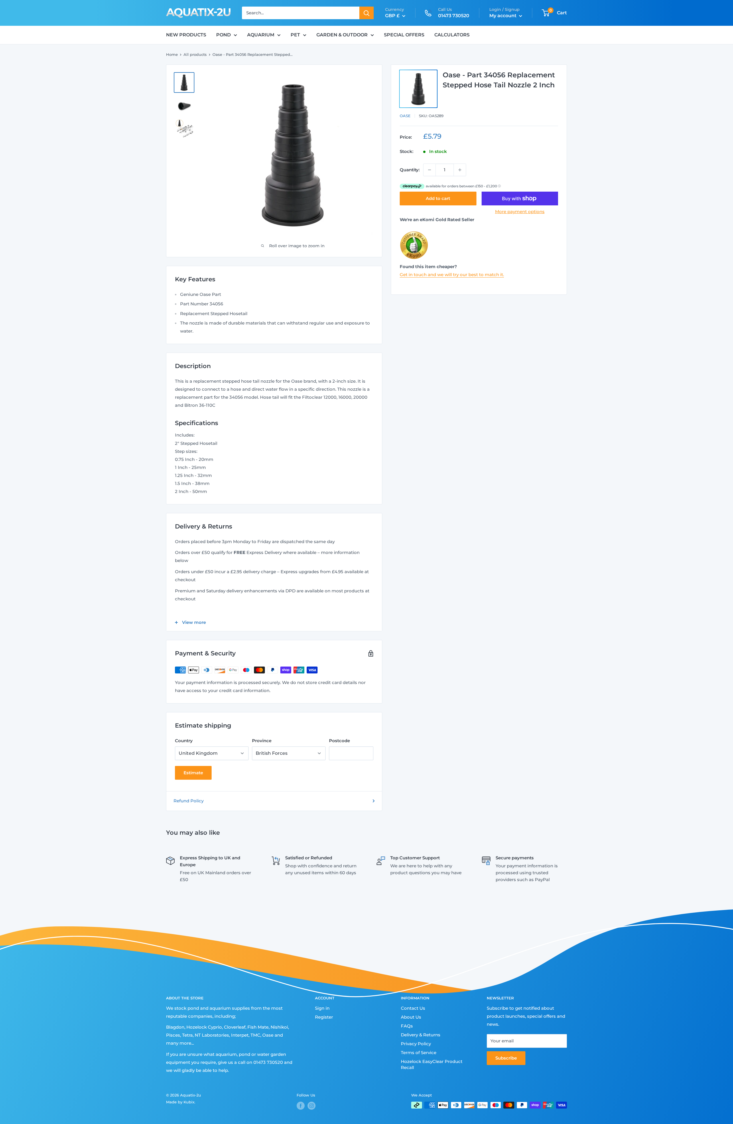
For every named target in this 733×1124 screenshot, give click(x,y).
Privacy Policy (416, 1043)
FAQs (407, 1026)
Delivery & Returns (420, 1034)
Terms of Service (418, 1052)
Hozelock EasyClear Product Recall (431, 1064)
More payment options (520, 211)
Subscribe (506, 1058)
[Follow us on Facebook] (301, 1106)
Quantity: (410, 169)
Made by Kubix (180, 1102)
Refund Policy (189, 800)
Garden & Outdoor (342, 35)
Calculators (452, 35)
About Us (411, 1017)
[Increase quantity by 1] (460, 170)
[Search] (366, 13)
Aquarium (260, 35)
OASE (405, 115)
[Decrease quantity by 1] (429, 170)
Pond (223, 35)
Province (261, 740)
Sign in (322, 1008)
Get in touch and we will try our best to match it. (452, 274)
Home (172, 54)
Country (184, 740)
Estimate (193, 772)
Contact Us (413, 1008)
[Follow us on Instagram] (312, 1106)
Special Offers (404, 35)
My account (503, 15)
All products (195, 54)
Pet (295, 35)
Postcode (339, 740)
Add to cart (438, 198)
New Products (186, 35)
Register (324, 1017)
